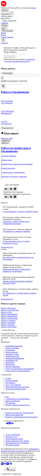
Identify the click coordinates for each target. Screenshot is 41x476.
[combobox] (11, 83)
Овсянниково (7, 73)
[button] (3, 33)
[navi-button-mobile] (3, 40)
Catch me (4, 43)
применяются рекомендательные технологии (20, 450)
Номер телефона (10, 52)
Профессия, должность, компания (14, 81)
